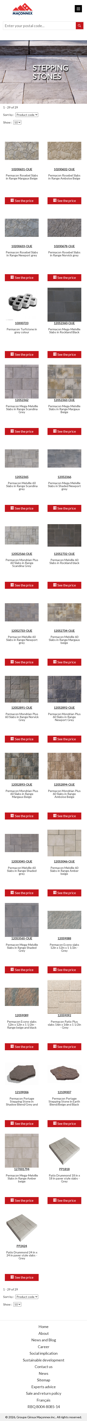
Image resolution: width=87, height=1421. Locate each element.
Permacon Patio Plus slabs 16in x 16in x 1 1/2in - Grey (64, 1024)
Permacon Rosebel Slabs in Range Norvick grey (64, 253)
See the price (23, 201)
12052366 (64, 477)
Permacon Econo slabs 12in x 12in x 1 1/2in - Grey (64, 947)
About (43, 1333)
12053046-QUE (64, 861)
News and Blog (43, 1340)
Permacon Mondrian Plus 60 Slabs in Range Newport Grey (64, 717)
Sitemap (43, 1380)
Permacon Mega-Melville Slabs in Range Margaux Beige (64, 409)
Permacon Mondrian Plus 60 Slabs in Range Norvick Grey (22, 717)
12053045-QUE (21, 861)
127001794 (21, 1169)
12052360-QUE (64, 323)
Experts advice (43, 1386)
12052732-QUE (64, 554)
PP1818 (64, 1169)
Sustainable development (43, 1360)
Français (43, 1400)
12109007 (64, 1092)
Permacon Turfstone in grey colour (22, 330)
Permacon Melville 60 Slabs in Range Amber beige (64, 870)
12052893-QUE (21, 784)
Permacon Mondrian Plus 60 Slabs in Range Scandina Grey (21, 563)
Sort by (8, 115)
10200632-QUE (64, 169)
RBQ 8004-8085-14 (43, 1406)
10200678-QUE (64, 246)
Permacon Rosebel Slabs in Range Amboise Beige (64, 177)
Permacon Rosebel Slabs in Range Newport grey (22, 253)
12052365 (22, 477)
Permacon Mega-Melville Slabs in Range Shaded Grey (22, 947)
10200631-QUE (21, 169)
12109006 (22, 1092)
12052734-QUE (64, 630)
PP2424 (21, 1246)
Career (43, 1346)
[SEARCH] (79, 25)
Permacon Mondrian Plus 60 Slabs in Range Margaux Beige (21, 794)
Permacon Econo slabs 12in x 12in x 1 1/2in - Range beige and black (22, 1024)
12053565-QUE (21, 938)
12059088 (64, 938)
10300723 (22, 323)
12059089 (22, 1015)
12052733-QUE (21, 630)
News (43, 1373)
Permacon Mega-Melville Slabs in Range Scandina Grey (22, 409)
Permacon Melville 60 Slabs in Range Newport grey (22, 640)
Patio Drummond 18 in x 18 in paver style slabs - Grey (64, 1178)
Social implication (44, 1353)
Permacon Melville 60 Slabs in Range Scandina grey (22, 486)
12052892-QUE (64, 707)
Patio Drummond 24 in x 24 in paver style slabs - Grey (21, 1255)
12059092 (64, 1015)
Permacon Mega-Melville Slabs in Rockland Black (64, 330)
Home (43, 1326)
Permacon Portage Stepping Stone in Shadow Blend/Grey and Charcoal (22, 1103)
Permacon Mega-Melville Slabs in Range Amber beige (22, 1178)
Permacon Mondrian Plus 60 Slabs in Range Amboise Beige (64, 794)
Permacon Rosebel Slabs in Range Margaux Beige (22, 177)
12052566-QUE (21, 554)
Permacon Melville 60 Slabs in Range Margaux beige (64, 640)
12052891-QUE (21, 707)
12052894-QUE (64, 784)
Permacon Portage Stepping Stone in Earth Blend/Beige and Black (64, 1101)
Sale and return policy (43, 1393)
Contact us (44, 1366)
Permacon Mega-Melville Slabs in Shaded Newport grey (64, 486)
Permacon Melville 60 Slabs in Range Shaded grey (22, 870)
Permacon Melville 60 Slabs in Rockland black (64, 561)
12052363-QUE (64, 400)
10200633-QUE (21, 246)
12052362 (22, 400)
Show (7, 122)
